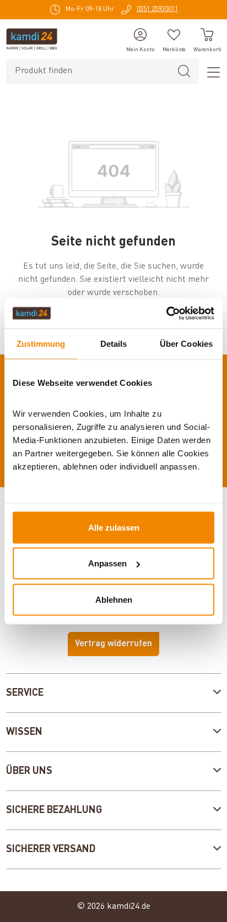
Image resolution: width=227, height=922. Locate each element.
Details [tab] (113, 343)
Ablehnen (113, 599)
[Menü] (210, 72)
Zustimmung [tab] (41, 343)
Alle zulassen (113, 527)
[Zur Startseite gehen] (31, 39)
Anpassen (107, 563)
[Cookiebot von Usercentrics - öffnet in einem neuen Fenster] (166, 313)
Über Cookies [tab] (186, 343)
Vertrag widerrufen (113, 644)
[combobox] (88, 71)
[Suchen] (184, 71)
